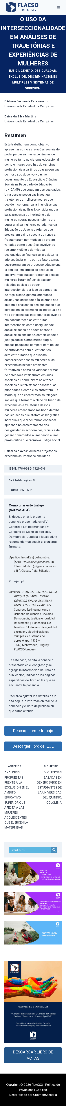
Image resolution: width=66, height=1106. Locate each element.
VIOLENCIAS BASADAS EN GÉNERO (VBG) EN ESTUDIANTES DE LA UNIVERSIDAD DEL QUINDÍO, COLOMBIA (49, 784)
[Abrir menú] (58, 7)
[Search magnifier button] (54, 850)
